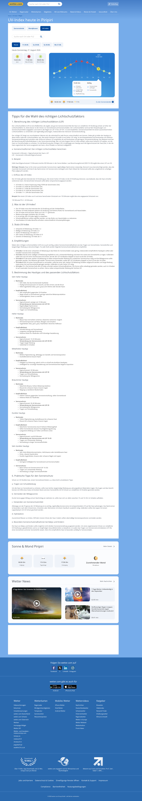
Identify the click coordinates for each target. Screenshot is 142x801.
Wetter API (17, 728)
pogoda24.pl (18, 745)
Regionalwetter (81, 717)
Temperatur (38, 711)
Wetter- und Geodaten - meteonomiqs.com (21, 732)
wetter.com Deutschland (22, 714)
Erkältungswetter (102, 714)
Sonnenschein (39, 714)
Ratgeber (100, 700)
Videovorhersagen (20, 705)
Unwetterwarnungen (20, 711)
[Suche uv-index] (40, 37)
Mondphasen (33, 28)
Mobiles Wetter (62, 700)
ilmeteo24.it (18, 742)
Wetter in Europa (81, 720)
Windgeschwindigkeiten (42, 708)
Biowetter (99, 705)
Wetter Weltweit (81, 722)
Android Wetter (60, 711)
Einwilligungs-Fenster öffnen (67, 780)
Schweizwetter (80, 711)
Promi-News (80, 728)
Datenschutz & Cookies (44, 780)
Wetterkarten (41, 700)
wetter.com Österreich (21, 720)
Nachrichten (80, 705)
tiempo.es (17, 736)
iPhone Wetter (60, 705)
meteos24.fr (18, 739)
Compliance (45, 786)
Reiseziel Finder (101, 711)
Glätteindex (100, 708)
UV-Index (45, 28)
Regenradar (38, 705)
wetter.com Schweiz (20, 717)
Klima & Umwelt (101, 717)
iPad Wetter (59, 708)
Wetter (17, 700)
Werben (16, 722)
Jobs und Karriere (26, 780)
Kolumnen (17, 708)
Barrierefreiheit (59, 786)
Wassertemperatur (40, 717)
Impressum (103, 780)
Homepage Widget (20, 725)
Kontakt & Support (88, 780)
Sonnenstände (19, 28)
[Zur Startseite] (15, 4)
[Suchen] (58, 4)
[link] (13, 11)
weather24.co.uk (19, 747)
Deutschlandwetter (82, 708)
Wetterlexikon (80, 725)
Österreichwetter (81, 714)
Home (9, 16)
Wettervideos (82, 700)
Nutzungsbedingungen (76, 786)
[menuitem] (13, 11)
